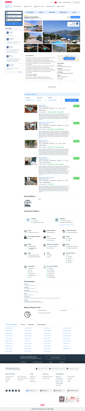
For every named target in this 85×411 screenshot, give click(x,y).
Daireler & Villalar (40, 6)
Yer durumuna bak (71, 100)
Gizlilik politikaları (59, 383)
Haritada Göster (70, 58)
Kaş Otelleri (65, 346)
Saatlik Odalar (51, 6)
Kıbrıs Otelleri (47, 338)
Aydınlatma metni (59, 381)
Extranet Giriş (31, 390)
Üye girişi (32, 379)
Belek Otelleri (66, 343)
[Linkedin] (16, 391)
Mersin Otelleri (47, 343)
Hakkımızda (58, 376)
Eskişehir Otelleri (29, 335)
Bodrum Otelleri (9, 340)
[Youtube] (19, 391)
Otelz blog (44, 390)
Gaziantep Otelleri (67, 328)
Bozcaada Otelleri (67, 330)
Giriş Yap (77, 2)
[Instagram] (10, 391)
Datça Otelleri (9, 348)
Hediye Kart (32, 376)
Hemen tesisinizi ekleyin (47, 376)
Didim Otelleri (47, 351)
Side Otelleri (46, 328)
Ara (14, 23)
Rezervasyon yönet (37, 362)
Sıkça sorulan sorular (21, 376)
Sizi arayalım (23, 362)
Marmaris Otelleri (67, 340)
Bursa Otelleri (28, 338)
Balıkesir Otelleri (9, 346)
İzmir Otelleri (9, 338)
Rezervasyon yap (75, 17)
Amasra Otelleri (47, 335)
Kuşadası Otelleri (67, 348)
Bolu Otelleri (27, 346)
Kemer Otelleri (9, 351)
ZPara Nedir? (32, 378)
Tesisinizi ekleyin (66, 2)
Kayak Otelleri (29, 6)
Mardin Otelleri (28, 333)
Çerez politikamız (71, 376)
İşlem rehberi (20, 379)
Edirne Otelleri (28, 348)
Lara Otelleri (27, 340)
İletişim (50, 362)
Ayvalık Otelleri (9, 335)
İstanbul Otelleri (9, 328)
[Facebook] (7, 391)
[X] (13, 391)
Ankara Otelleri (28, 330)
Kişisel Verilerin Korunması (22, 378)
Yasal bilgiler (58, 385)
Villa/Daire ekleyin (46, 378)
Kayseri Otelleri (28, 343)
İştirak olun (62, 362)
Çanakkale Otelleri (67, 335)
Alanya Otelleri (9, 333)
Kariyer (69, 381)
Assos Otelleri (28, 351)
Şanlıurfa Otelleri (47, 340)
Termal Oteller (18, 6)
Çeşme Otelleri (28, 328)
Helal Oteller (62, 6)
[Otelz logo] (8, 2)
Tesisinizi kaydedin (55, 357)
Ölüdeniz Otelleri (48, 330)
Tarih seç (76, 106)
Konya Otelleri (9, 343)
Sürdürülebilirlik (59, 378)
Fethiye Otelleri (47, 346)
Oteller (9, 6)
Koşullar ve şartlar (59, 379)
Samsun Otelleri (47, 348)
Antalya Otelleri (9, 330)
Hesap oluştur (33, 381)
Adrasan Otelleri (66, 333)
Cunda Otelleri (47, 333)
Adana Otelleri (66, 338)
